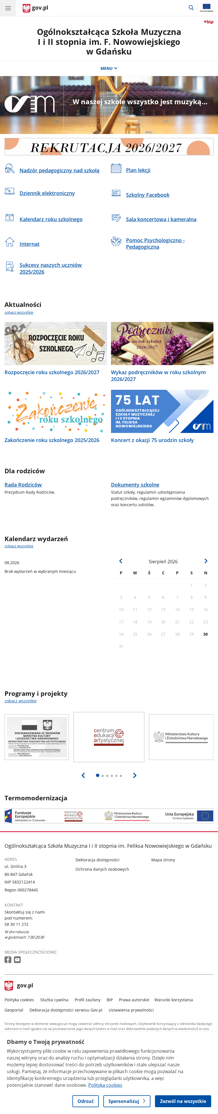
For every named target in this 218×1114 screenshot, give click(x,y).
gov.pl (25, 986)
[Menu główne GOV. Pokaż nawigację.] (8, 8)
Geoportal (14, 1010)
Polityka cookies (19, 999)
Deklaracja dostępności (98, 859)
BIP (110, 999)
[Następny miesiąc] (206, 561)
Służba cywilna (54, 999)
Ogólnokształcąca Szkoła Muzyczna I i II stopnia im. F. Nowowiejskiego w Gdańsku (109, 41)
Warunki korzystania (173, 999)
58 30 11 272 (16, 924)
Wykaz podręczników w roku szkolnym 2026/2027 (158, 375)
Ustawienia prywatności (131, 1010)
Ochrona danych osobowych (102, 869)
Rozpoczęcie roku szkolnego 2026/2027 (52, 372)
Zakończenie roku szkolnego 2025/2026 (52, 440)
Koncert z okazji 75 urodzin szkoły (152, 440)
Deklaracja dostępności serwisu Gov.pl (66, 1010)
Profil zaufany (87, 999)
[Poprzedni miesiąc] (121, 561)
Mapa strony (163, 859)
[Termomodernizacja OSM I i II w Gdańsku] (109, 816)
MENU (106, 68)
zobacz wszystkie (19, 312)
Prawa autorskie (134, 999)
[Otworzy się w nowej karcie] (8, 960)
